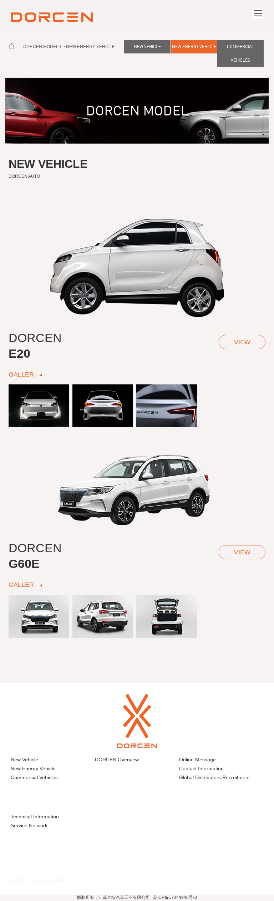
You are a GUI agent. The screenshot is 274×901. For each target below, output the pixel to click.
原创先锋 (58, 880)
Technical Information (35, 816)
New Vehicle (147, 46)
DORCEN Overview (117, 759)
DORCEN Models (42, 46)
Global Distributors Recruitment (214, 777)
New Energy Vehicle (90, 46)
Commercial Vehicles (240, 53)
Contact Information (201, 768)
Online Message (197, 759)
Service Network (29, 825)
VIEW (242, 342)
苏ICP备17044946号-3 (175, 897)
